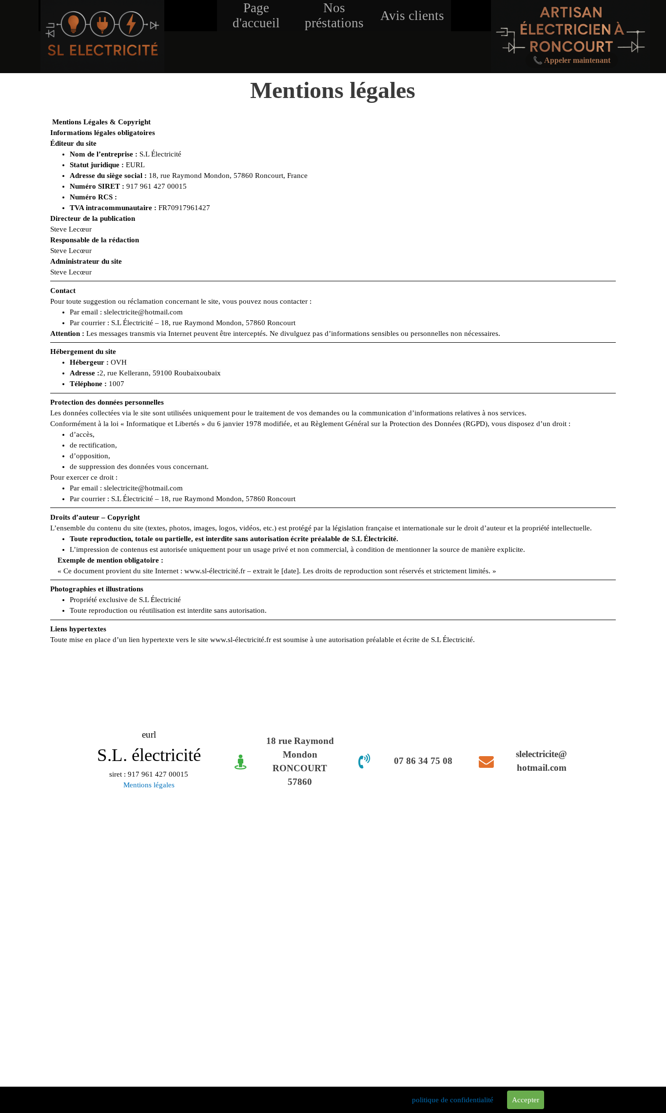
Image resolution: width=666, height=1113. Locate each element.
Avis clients (412, 15)
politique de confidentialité (452, 1100)
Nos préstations (334, 15)
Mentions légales (149, 785)
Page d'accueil (256, 15)
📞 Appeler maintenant (571, 60)
